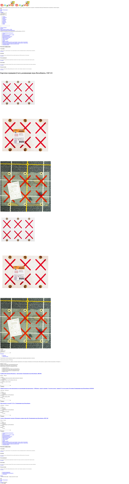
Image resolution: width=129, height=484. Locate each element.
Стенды (3, 33)
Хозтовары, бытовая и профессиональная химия (10, 43)
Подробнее (2, 51)
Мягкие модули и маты (6, 37)
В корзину (2, 353)
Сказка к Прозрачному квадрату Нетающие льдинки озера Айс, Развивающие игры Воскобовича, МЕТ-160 (24, 418)
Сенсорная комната (5, 44)
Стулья (3, 40)
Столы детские (5, 39)
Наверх (1, 475)
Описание (4, 355)
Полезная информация (6, 472)
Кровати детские (5, 41)
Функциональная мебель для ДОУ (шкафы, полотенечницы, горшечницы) (15, 42)
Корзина (1, 12)
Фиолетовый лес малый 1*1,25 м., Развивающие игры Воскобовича (15, 403)
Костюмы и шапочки (6, 35)
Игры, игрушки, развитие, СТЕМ (8, 34)
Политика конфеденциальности (7, 473)
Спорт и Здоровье (5, 38)
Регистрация (5, 9)
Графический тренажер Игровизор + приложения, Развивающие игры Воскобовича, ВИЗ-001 (21, 373)
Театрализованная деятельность (7, 32)
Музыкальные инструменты (7, 36)
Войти (1, 9)
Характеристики (5, 356)
